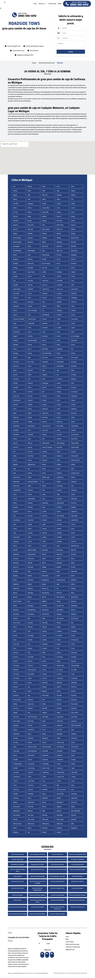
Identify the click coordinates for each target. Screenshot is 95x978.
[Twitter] (47, 955)
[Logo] (19, 3)
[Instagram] (42, 955)
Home (34, 63)
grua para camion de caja (46, 63)
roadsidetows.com (19, 973)
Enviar (70, 51)
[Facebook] (52, 955)
